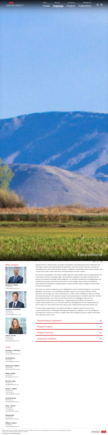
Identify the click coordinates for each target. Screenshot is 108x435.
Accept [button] (103, 431)
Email (101, 261)
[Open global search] (101, 4)
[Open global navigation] (97, 4)
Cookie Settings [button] (95, 431)
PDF (98, 261)
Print (94, 261)
